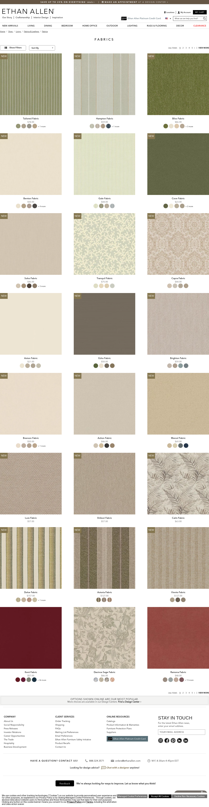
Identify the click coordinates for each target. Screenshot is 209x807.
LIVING (31, 25)
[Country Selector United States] (168, 18)
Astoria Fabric (104, 592)
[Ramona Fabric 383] (178, 638)
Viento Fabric (178, 592)
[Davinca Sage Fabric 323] (104, 638)
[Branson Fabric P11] (31, 404)
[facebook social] (166, 740)
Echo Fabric (104, 358)
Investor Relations (12, 732)
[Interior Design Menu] (49, 16)
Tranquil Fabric (104, 278)
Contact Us (60, 746)
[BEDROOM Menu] (75, 25)
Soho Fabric (30, 278)
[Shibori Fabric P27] (104, 483)
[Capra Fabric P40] (178, 244)
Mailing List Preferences (66, 732)
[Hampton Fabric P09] (104, 84)
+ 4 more (42, 206)
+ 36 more (41, 680)
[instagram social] (160, 740)
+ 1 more (42, 126)
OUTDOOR (112, 25)
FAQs (58, 728)
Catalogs (111, 721)
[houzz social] (179, 740)
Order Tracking (62, 721)
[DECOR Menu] (186, 25)
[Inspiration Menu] (64, 16)
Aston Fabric (30, 358)
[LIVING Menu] (36, 25)
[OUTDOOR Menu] (120, 25)
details (90, 2)
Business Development (15, 746)
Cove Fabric (178, 198)
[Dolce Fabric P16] (31, 558)
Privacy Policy (74, 802)
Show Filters (15, 47)
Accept (160, 796)
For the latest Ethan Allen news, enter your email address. (174, 724)
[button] (184, 13)
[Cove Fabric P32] (178, 164)
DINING (48, 25)
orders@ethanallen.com (127, 760)
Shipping (59, 724)
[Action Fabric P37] (104, 404)
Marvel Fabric (178, 438)
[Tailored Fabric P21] (31, 84)
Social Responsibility (14, 724)
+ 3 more (189, 126)
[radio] (18, 126)
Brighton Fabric (178, 358)
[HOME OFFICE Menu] (99, 25)
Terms (89, 802)
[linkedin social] (185, 740)
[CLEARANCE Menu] (208, 25)
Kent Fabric (31, 672)
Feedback (65, 783)
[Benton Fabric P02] (31, 164)
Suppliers (111, 732)
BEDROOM (67, 25)
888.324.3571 (96, 760)
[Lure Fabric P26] (31, 483)
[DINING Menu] (54, 25)
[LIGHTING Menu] (139, 25)
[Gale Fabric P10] (104, 164)
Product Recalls (62, 743)
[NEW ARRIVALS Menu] (20, 25)
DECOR (180, 25)
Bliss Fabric (178, 118)
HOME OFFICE (89, 25)
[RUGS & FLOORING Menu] (169, 25)
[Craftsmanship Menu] (31, 16)
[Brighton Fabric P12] (178, 324)
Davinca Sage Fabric (104, 672)
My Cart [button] (199, 12)
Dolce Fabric (30, 592)
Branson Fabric (31, 438)
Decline (189, 796)
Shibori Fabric (104, 517)
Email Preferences (64, 735)
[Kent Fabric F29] (31, 638)
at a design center (136, 2)
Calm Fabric (178, 517)
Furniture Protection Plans (119, 728)
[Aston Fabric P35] (31, 324)
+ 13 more (189, 680)
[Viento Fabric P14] (178, 558)
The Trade (9, 739)
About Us (8, 721)
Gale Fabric (105, 198)
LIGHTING (132, 25)
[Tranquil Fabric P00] (104, 244)
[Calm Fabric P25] (178, 483)
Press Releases (11, 728)
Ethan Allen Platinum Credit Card (129, 738)
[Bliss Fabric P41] (178, 84)
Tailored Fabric (31, 118)
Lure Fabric (31, 517)
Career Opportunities (14, 735)
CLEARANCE (199, 25)
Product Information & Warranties (123, 724)
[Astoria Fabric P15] (104, 558)
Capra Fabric (178, 278)
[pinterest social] (173, 740)
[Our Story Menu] (13, 16)
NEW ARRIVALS (10, 25)
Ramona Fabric (178, 672)
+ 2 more (189, 206)
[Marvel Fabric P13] (178, 404)
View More (203, 48)
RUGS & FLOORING (157, 25)
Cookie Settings (132, 796)
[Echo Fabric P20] (104, 324)
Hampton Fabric (104, 118)
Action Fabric (105, 438)
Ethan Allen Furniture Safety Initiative (73, 739)
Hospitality (9, 743)
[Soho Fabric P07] (31, 244)
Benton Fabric (30, 198)
